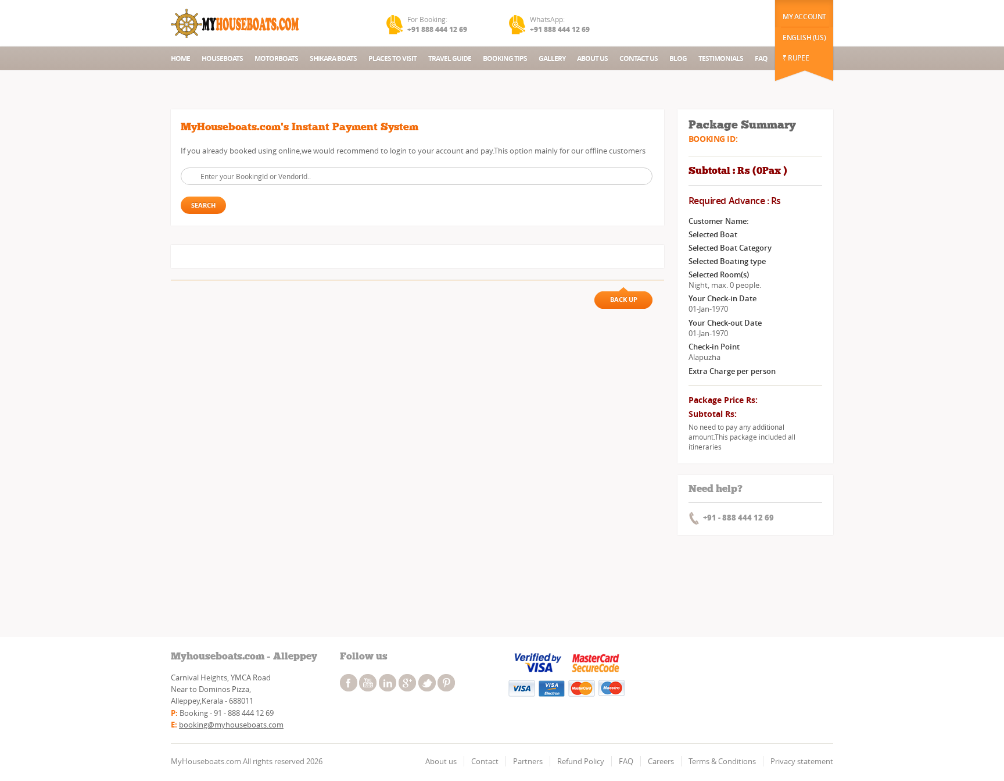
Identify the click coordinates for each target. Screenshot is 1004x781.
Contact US (638, 58)
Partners (528, 761)
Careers (661, 761)
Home (180, 58)
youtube (367, 682)
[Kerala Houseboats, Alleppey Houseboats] (236, 23)
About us (441, 761)
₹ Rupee (796, 58)
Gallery (552, 58)
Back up (623, 299)
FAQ (761, 58)
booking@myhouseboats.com (231, 724)
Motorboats (276, 58)
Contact (485, 761)
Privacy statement (801, 761)
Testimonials (720, 58)
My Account (804, 17)
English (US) (804, 37)
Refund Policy (580, 761)
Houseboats (222, 58)
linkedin (387, 682)
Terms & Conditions (722, 761)
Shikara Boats (333, 58)
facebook (348, 682)
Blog (678, 58)
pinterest (446, 682)
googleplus (407, 682)
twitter (427, 682)
